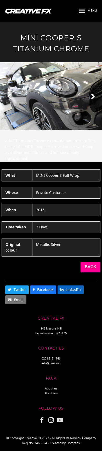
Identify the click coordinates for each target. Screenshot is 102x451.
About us (51, 388)
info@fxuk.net (51, 363)
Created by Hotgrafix (65, 443)
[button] (88, 11)
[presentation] (9, 96)
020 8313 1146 (51, 358)
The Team (51, 393)
